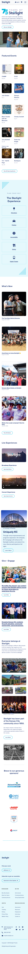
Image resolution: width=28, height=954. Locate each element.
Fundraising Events (19, 895)
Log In (17, 2)
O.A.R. (16, 76)
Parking (3, 912)
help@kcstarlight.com (8, 935)
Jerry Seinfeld (6, 140)
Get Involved (18, 893)
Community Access (6, 897)
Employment (18, 912)
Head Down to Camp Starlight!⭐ (11, 353)
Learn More (8, 550)
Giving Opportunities (19, 897)
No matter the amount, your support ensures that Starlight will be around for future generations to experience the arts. (14, 588)
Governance (18, 907)
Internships (17, 914)
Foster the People (17, 141)
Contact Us (17, 916)
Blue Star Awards (5, 893)
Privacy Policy (5, 914)
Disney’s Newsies (16, 96)
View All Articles (7, 433)
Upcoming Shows (8, 469)
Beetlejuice (17, 161)
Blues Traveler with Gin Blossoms (6, 118)
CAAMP (4, 76)
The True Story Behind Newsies (11, 318)
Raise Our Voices (5, 895)
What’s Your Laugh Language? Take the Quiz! (13, 423)
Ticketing (4, 909)
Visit (3, 907)
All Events (6, 870)
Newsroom (17, 909)
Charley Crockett (19, 117)
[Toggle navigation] (25, 2)
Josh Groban (5, 95)
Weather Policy (5, 916)
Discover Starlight (8, 27)
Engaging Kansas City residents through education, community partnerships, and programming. (12, 624)
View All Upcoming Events (9, 171)
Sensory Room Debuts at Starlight (11, 388)
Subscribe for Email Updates (10, 880)
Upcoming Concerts (8, 496)
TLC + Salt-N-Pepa (5, 162)
